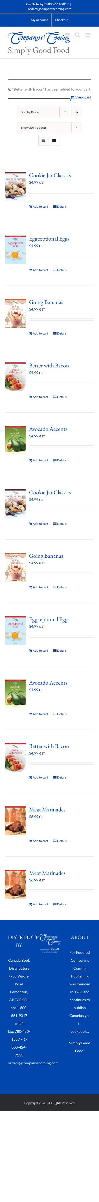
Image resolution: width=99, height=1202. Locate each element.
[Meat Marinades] (15, 820)
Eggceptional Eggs (49, 238)
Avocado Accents (48, 429)
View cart (83, 97)
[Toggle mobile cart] (67, 35)
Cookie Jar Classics (50, 175)
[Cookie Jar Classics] (15, 186)
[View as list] (54, 140)
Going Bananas (46, 302)
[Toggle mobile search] (77, 35)
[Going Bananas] (15, 313)
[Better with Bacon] (15, 376)
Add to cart (40, 206)
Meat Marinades (47, 809)
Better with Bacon (49, 365)
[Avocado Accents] (15, 440)
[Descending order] (77, 112)
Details (62, 206)
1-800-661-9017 (57, 4)
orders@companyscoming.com (49, 9)
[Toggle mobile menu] (88, 35)
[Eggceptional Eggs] (15, 250)
